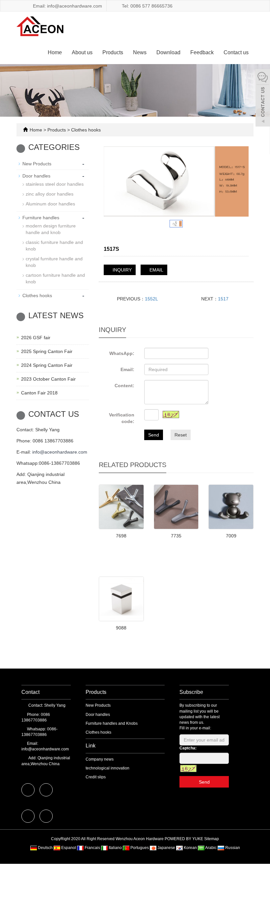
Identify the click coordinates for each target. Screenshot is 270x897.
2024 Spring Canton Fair (46, 365)
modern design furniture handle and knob (51, 229)
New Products (36, 163)
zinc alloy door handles (49, 194)
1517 (223, 298)
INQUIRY (121, 269)
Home (55, 52)
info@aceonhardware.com (59, 452)
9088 (121, 627)
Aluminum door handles (50, 203)
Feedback (202, 52)
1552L (151, 298)
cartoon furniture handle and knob (55, 278)
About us (82, 52)
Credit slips (96, 777)
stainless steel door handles (55, 184)
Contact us (236, 52)
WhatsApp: (121, 353)
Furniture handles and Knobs (112, 723)
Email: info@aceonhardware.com (67, 6)
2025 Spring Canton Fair (46, 351)
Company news (100, 759)
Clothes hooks (85, 129)
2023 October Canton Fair (48, 379)
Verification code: (121, 418)
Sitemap (211, 839)
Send (153, 434)
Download (168, 52)
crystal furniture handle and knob (54, 262)
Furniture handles (40, 217)
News (140, 52)
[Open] (263, 98)
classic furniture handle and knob (54, 245)
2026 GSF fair (35, 337)
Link (90, 745)
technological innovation (107, 768)
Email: (127, 369)
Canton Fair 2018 (39, 392)
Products (112, 52)
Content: (124, 385)
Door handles (36, 175)
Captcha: (188, 748)
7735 (176, 535)
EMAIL (155, 269)
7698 (121, 535)
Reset (181, 434)
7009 (231, 535)
